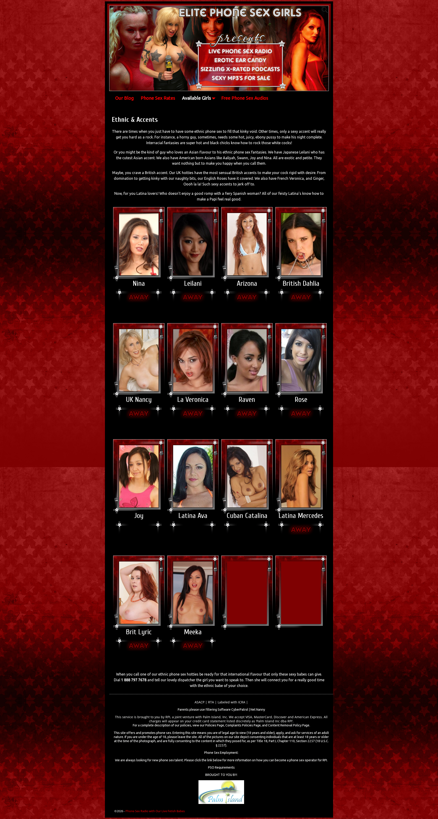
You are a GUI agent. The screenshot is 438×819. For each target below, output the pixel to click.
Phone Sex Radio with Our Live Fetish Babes (155, 811)
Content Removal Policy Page (288, 725)
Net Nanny (257, 709)
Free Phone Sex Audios (244, 98)
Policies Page (214, 725)
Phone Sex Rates (158, 98)
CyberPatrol (239, 709)
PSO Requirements (221, 767)
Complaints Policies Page (243, 725)
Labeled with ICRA (231, 702)
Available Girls (196, 98)
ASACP (199, 702)
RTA (211, 702)
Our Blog (124, 98)
